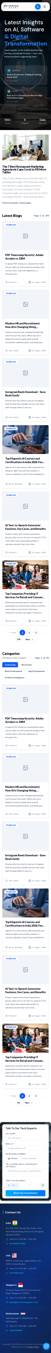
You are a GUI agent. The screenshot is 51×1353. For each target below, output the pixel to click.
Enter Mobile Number (16, 1154)
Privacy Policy (33, 1347)
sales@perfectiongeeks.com (23, 1302)
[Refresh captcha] (42, 1185)
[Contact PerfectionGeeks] (38, 7)
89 (18, 1102)
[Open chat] (46, 1346)
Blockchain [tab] (27, 665)
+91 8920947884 (17, 1243)
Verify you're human (16, 1181)
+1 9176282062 (16, 1273)
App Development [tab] (36, 671)
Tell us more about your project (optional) (22, 1165)
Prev (13, 632)
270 (18, 639)
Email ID (10, 1144)
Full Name (11, 1134)
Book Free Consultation (26, 1193)
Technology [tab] (10, 665)
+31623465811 (15, 1330)
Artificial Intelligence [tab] (14, 677)
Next (28, 639)
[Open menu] (44, 7)
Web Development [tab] (13, 671)
